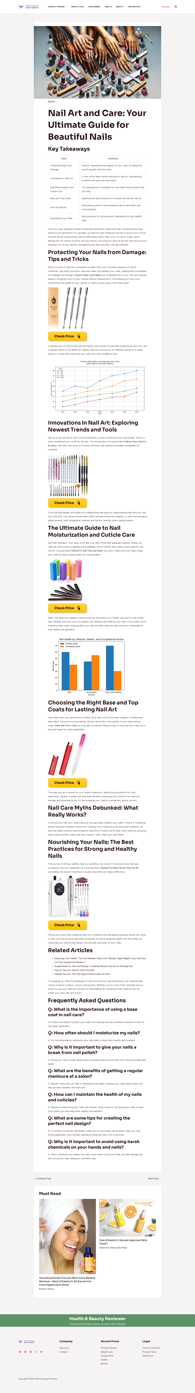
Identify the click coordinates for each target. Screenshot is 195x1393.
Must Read (122, 1248)
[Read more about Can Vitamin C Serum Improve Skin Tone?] (127, 1217)
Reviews (43, 1289)
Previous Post (42, 1178)
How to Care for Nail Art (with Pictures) (74, 970)
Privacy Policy (149, 1352)
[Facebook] (25, 1352)
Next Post (154, 1178)
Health (104, 1359)
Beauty (51, 101)
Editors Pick (104, 1248)
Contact (63, 1352)
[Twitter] (41, 1352)
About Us (64, 1348)
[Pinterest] (31, 1352)
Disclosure (147, 1355)
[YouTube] (20, 1352)
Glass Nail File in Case (66, 725)
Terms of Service (151, 1348)
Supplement (107, 1355)
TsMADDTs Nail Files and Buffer (87, 550)
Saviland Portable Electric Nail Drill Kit (119, 868)
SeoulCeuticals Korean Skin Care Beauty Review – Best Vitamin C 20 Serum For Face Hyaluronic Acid (67, 1281)
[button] (66, 6)
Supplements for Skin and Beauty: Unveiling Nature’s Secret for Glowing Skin (93, 966)
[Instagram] (36, 1352)
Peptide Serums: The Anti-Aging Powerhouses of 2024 (82, 974)
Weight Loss (107, 1352)
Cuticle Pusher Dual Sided (87, 275)
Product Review (109, 1348)
